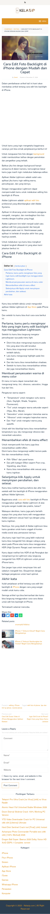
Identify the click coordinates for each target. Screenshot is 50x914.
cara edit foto (24, 499)
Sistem (5, 861)
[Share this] (3, 615)
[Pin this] (12, 615)
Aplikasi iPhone (9, 866)
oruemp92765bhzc (22, 624)
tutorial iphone (17, 708)
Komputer (6, 893)
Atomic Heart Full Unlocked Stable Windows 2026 (24, 807)
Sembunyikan (20, 266)
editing (11, 705)
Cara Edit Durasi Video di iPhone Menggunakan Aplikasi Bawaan (12, 717)
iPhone (16, 586)
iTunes (5, 875)
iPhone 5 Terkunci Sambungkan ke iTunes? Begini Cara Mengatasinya (28, 642)
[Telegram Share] (16, 615)
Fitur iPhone (7, 857)
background (38, 153)
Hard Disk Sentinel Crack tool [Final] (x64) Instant (24, 827)
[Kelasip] (25, 10)
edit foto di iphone (33, 705)
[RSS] (25, 2)
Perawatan (6, 888)
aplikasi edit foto (31, 200)
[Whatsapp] (20, 615)
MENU (44, 21)
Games (5, 879)
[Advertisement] (25, 118)
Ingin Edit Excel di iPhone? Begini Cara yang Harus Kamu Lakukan (37, 717)
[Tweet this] (8, 615)
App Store (31, 306)
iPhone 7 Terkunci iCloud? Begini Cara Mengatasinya (30, 632)
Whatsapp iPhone (10, 884)
